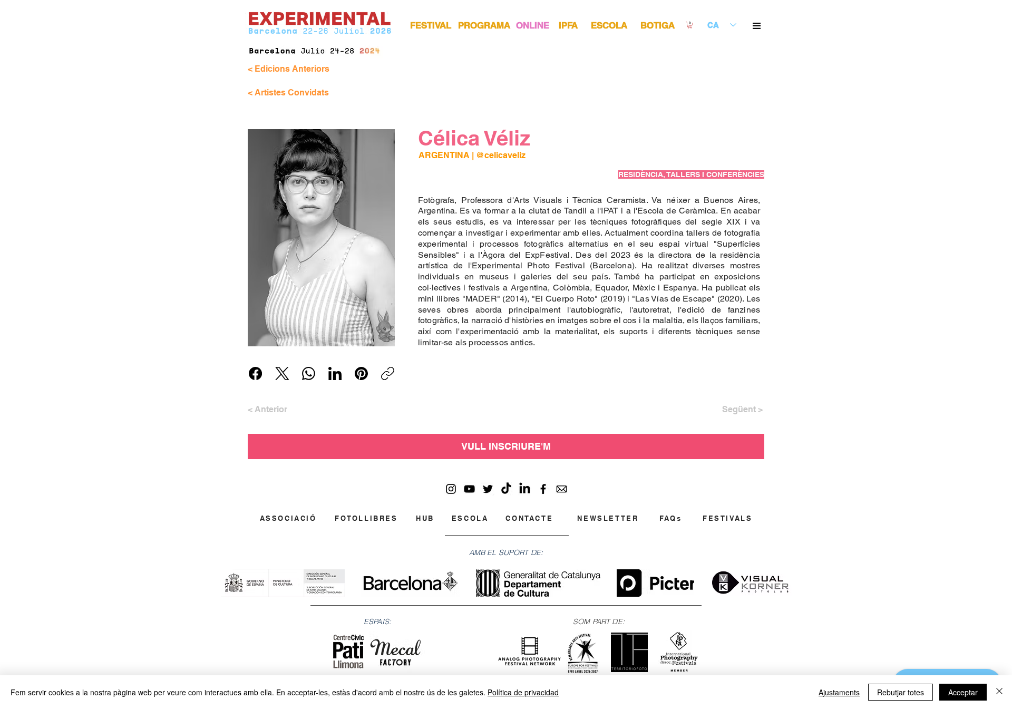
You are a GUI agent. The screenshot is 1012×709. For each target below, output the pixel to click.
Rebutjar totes (900, 692)
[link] (690, 25)
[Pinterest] (361, 373)
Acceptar (963, 692)
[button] (757, 26)
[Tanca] (999, 692)
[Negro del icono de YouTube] (469, 489)
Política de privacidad (523, 692)
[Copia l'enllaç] (387, 373)
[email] (561, 489)
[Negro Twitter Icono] (487, 489)
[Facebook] (255, 373)
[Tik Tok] (506, 489)
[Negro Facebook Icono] (543, 489)
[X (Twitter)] (282, 373)
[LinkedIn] (335, 373)
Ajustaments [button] (839, 692)
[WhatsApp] (308, 373)
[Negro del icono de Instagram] (451, 489)
